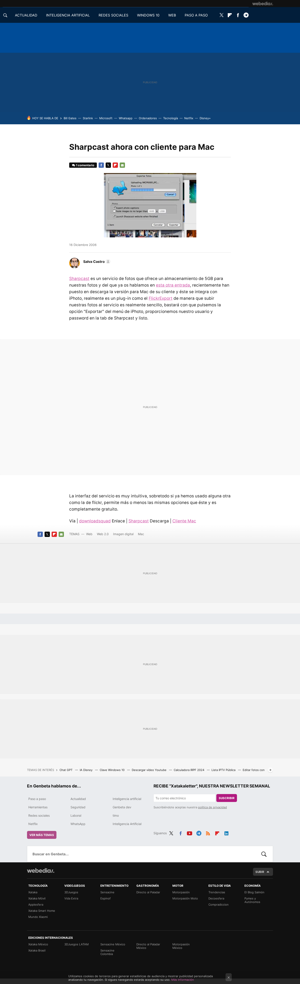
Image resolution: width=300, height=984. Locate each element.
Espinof (105, 898)
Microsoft (105, 118)
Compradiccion (218, 904)
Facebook (237, 15)
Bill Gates (70, 118)
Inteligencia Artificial (127, 824)
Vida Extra (71, 898)
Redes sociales (39, 815)
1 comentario (85, 165)
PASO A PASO (196, 15)
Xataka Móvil (36, 898)
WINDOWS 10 (148, 15)
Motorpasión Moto (185, 898)
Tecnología (170, 118)
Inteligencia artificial (127, 799)
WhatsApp (77, 824)
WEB (172, 15)
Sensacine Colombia (107, 952)
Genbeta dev (122, 807)
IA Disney (86, 770)
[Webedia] (262, 3)
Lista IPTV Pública (223, 770)
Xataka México (38, 944)
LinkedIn (226, 832)
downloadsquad (95, 521)
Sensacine (107, 892)
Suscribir (227, 798)
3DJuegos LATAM (76, 944)
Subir (259, 872)
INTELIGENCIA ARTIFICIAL (68, 15)
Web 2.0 (103, 534)
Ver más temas (41, 835)
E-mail (122, 165)
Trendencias (216, 892)
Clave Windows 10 (112, 770)
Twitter (221, 15)
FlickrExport (160, 298)
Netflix (188, 118)
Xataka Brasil (36, 950)
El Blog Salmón (254, 892)
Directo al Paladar (148, 892)
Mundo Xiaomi (38, 917)
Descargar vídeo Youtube (149, 770)
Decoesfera (216, 898)
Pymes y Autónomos (252, 900)
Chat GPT (66, 770)
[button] (96, 261)
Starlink (88, 118)
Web (89, 534)
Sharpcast (79, 278)
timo (116, 815)
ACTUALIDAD (26, 15)
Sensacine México (112, 944)
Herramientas (37, 807)
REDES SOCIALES (113, 15)
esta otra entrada (173, 285)
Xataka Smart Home (41, 910)
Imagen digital (123, 534)
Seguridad (77, 807)
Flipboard (229, 15)
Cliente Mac (184, 521)
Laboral (75, 815)
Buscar (264, 854)
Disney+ (205, 118)
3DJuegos (71, 892)
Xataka (32, 892)
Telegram (246, 15)
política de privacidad (212, 807)
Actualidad (78, 799)
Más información (182, 979)
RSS (207, 832)
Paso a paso (37, 799)
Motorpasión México (181, 946)
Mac (141, 534)
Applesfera (35, 904)
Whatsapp (125, 118)
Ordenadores (148, 118)
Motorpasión (181, 892)
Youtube (189, 832)
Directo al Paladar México (148, 946)
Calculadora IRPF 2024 (189, 770)
